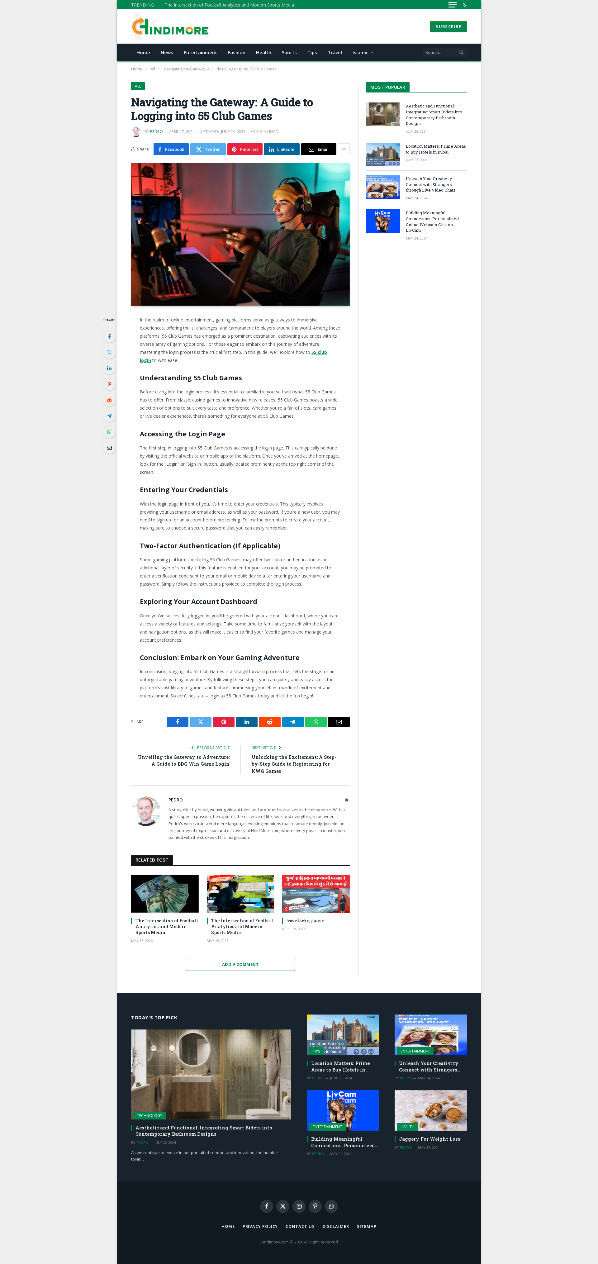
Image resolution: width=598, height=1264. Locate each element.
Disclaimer (336, 1226)
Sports (289, 52)
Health (263, 52)
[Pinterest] (109, 384)
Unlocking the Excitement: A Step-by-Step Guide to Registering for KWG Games (294, 764)
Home (143, 52)
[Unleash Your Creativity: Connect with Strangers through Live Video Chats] (383, 187)
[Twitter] (109, 352)
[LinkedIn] (109, 368)
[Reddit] (109, 400)
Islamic (360, 52)
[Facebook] (109, 336)
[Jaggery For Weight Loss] (431, 1110)
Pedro (156, 131)
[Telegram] (109, 416)
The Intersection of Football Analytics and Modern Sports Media (229, 5)
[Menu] (452, 4)
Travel (335, 52)
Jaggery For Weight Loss (429, 1139)
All (138, 86)
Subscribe (448, 26)
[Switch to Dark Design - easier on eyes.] (464, 4)
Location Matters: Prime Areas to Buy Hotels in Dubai (436, 149)
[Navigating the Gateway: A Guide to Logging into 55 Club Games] (240, 234)
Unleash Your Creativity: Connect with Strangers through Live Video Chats (430, 184)
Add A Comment (240, 964)
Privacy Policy (260, 1226)
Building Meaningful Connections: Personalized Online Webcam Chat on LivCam (432, 221)
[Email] (109, 447)
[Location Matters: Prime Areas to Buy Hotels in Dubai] (383, 154)
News (167, 52)
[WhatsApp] (109, 431)
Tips (312, 52)
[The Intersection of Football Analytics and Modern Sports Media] (165, 894)
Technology (149, 1115)
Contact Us (300, 1226)
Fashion (236, 52)
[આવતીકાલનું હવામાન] (316, 894)
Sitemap (367, 1226)
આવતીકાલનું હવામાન (306, 921)
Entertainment (200, 52)
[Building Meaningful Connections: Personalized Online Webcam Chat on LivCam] (383, 221)
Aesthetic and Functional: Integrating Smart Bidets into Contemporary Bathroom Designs (434, 114)
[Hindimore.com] (170, 26)
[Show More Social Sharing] (344, 149)
